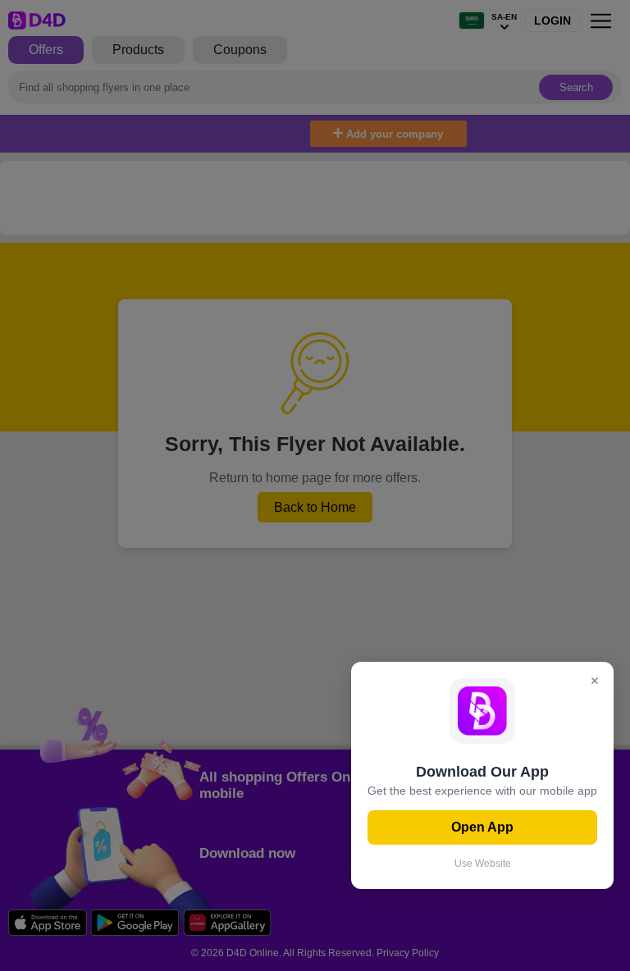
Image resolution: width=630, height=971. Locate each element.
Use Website (482, 863)
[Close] (595, 682)
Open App (482, 827)
